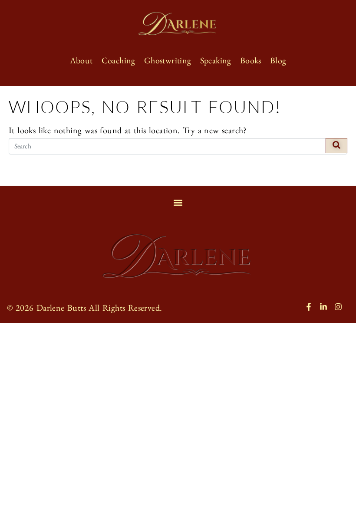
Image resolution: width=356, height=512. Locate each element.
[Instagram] (338, 307)
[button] (178, 202)
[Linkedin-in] (323, 307)
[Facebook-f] (309, 307)
